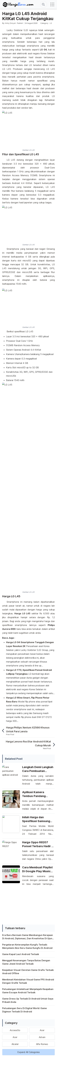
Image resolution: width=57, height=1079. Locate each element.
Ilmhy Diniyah (10, 23)
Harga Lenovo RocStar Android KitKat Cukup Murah (28, 743)
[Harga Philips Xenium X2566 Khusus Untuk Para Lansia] (4, 731)
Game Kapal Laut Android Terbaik (20, 954)
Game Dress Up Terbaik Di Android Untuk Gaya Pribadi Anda (27, 1000)
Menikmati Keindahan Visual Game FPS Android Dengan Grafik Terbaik (28, 981)
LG (51, 23)
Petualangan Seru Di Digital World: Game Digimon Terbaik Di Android (24, 1010)
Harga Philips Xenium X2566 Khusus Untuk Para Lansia (28, 729)
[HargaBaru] (18, 4)
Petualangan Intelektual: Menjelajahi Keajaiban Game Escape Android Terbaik (27, 991)
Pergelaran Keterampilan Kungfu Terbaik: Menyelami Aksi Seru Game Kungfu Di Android (27, 946)
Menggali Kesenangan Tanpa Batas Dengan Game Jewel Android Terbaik (26, 962)
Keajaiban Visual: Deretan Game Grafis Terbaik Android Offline (28, 972)
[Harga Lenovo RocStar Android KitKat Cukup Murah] (53, 745)
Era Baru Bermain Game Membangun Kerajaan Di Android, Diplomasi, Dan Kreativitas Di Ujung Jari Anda (28, 937)
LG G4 (43, 49)
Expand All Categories (28, 1052)
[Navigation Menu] (52, 4)
